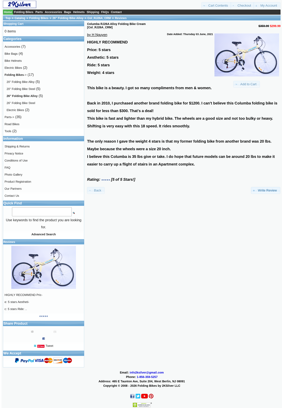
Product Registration (18, 181)
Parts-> (9, 117)
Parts (39, 12)
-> (16, 74)
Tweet (49, 345)
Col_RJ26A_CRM (99, 18)
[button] (216, 5)
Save (42, 346)
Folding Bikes (23, 12)
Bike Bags (11, 53)
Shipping (93, 12)
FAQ (7, 167)
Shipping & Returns (17, 146)
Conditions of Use (16, 160)
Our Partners (13, 188)
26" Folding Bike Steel (21, 103)
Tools (8, 131)
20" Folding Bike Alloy (21, 81)
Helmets (79, 12)
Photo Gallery (13, 174)
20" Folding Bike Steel (21, 89)
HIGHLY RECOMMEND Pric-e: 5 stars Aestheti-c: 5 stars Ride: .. (23, 302)
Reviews (121, 18)
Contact (116, 12)
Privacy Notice (14, 153)
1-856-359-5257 (147, 377)
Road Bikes (12, 124)
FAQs (105, 12)
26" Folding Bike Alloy (67, 18)
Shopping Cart (13, 23)
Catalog (20, 18)
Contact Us (12, 195)
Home (8, 12)
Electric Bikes (13, 67)
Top (8, 18)
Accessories (53, 12)
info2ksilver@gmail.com (147, 372)
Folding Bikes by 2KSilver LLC (159, 385)
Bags (67, 12)
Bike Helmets (13, 60)
